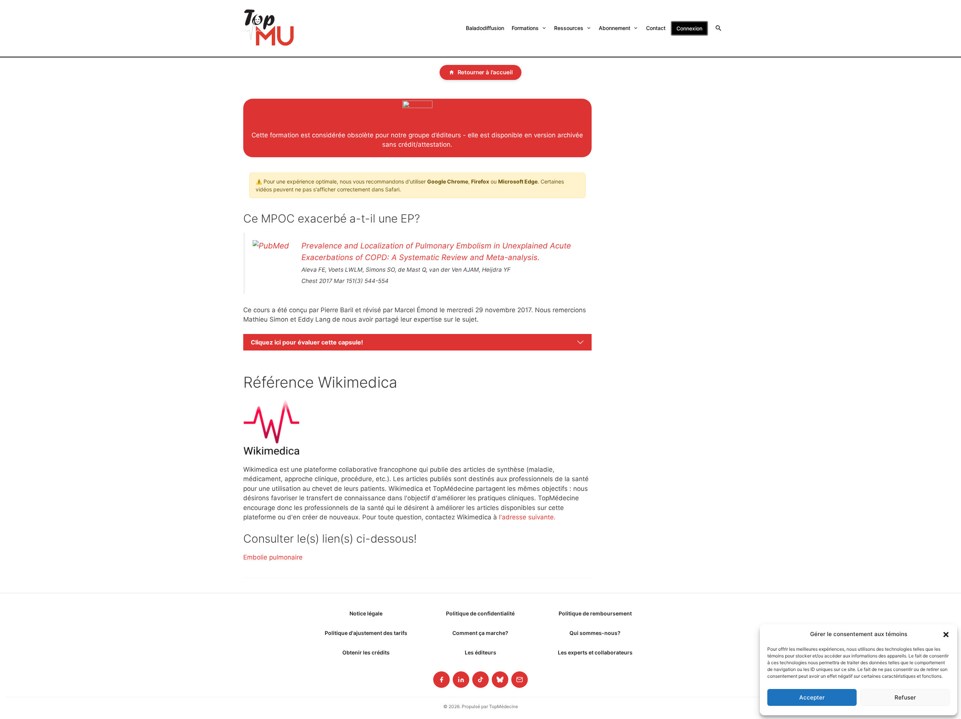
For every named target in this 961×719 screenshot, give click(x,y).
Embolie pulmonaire (273, 557)
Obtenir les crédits (366, 652)
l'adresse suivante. (527, 517)
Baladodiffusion (485, 28)
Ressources (568, 28)
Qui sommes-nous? (595, 633)
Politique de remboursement (595, 613)
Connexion (689, 28)
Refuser (905, 697)
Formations (525, 28)
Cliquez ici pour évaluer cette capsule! (307, 342)
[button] (946, 634)
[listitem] (441, 679)
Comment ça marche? (480, 633)
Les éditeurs (480, 652)
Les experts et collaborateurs (595, 652)
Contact (656, 28)
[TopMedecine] (267, 28)
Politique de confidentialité (480, 613)
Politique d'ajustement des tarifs (366, 633)
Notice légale (366, 613)
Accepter (812, 697)
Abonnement (614, 28)
